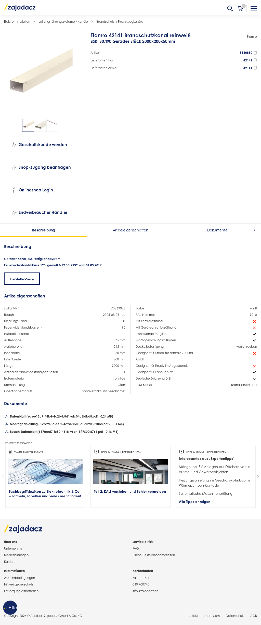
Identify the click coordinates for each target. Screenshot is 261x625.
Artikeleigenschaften (130, 230)
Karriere (10, 562)
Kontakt (192, 616)
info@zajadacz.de (146, 591)
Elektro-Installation (17, 21)
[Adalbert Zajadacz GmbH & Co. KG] (20, 7)
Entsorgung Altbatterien (21, 591)
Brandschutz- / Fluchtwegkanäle (119, 21)
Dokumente (217, 230)
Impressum (212, 616)
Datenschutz (235, 616)
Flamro (252, 36)
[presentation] (7, 125)
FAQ (136, 548)
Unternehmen (14, 548)
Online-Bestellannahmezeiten (154, 555)
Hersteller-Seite (22, 279)
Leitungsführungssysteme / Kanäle (63, 21)
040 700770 (141, 584)
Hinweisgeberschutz (18, 584)
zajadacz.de (142, 578)
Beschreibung (43, 230)
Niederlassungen (16, 555)
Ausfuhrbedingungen (19, 578)
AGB (253, 616)
